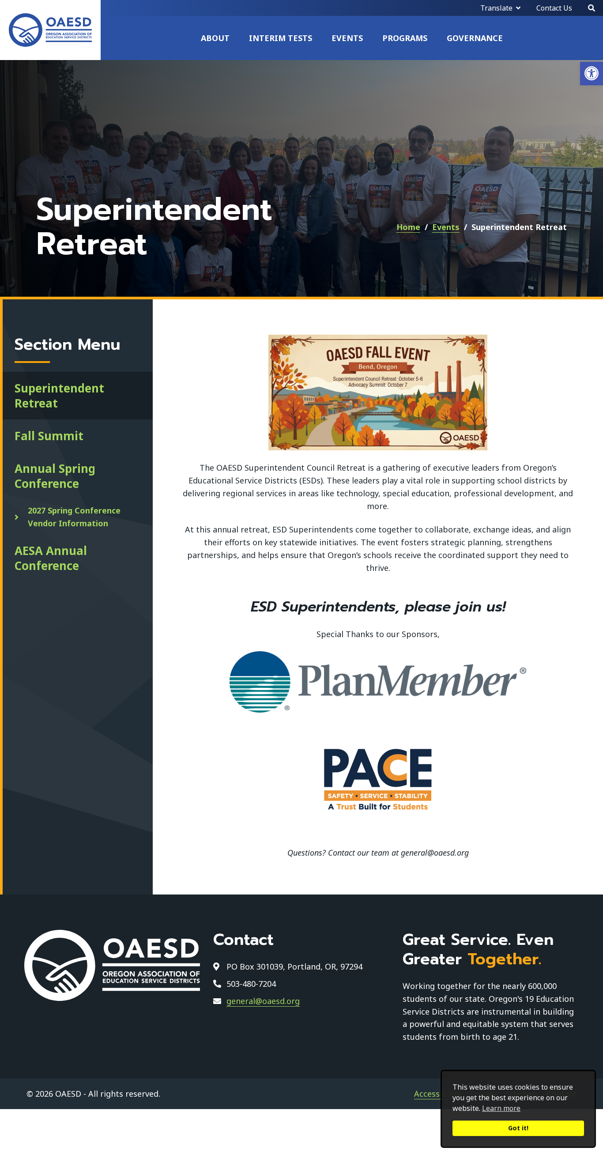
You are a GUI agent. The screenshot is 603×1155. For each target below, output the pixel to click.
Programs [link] (404, 38)
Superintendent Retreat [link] (59, 395)
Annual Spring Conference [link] (55, 475)
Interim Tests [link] (280, 38)
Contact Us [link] (554, 8)
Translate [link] (496, 8)
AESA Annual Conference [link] (51, 558)
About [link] (215, 38)
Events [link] (347, 38)
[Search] (591, 8)
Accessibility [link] (437, 1093)
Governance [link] (475, 38)
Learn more (501, 1108)
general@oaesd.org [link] (263, 1001)
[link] (591, 73)
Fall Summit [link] (49, 436)
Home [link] (408, 227)
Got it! (518, 1128)
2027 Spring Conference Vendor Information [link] (74, 516)
